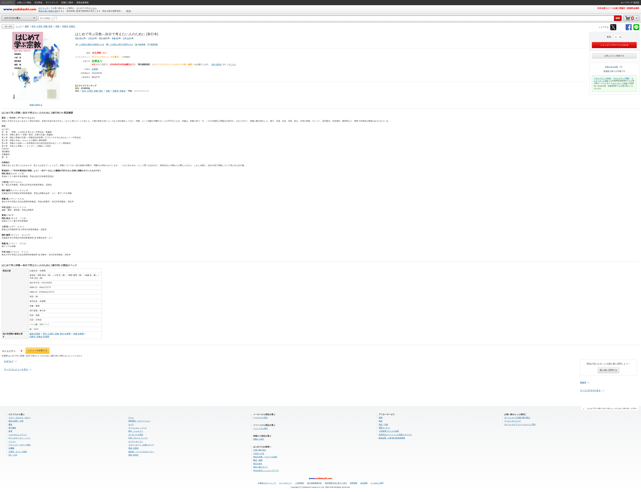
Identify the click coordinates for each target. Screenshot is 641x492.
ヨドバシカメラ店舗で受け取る (517, 418)
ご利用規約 (299, 483)
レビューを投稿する (37, 350)
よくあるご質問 (377, 483)
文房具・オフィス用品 (18, 452)
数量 (609, 37)
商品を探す (257, 464)
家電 (10, 431)
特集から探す (258, 439)
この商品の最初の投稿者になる (91, 44)
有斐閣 (95, 69)
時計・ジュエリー (135, 431)
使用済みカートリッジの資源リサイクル (395, 435)
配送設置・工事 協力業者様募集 (392, 438)
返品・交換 (383, 424)
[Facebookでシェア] (629, 30)
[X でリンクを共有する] (613, 30)
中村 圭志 (127, 38)
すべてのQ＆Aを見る (590, 390)
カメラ (131, 424)
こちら (93, 8)
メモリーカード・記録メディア (141, 445)
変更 (129, 11)
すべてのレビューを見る (16, 369)
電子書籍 (12, 428)
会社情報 (364, 483)
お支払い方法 (258, 453)
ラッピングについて (512, 421)
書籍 (77, 88)
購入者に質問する (608, 370)
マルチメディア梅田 (621, 78)
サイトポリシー (285, 483)
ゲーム (131, 418)
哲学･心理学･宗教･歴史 (92, 91)
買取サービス (384, 428)
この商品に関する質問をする (121, 44)
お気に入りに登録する (614, 56)
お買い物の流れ (259, 450)
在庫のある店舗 (611, 67)
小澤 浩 (91, 38)
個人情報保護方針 (314, 483)
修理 (380, 418)
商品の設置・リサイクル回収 (265, 457)
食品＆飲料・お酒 (16, 421)
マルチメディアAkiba (602, 78)
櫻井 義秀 (103, 38)
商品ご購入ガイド (260, 467)
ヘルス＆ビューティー (18, 435)
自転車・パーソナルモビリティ (141, 452)
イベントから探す (260, 428)
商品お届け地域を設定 (48, 11)
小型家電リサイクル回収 (389, 431)
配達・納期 (257, 460)
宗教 (108, 91)
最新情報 (154, 44)
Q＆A (583, 382)
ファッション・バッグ (137, 428)
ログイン (42, 8)
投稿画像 (141, 44)
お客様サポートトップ (267, 483)
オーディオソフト (135, 441)
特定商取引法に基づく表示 (336, 483)
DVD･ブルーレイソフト (138, 438)
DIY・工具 (13, 455)
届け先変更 (216, 64)
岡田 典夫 (79, 38)
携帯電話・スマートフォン (139, 421)
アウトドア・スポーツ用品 (20, 445)
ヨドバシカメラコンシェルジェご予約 (520, 424)
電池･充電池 (133, 448)
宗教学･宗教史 (119, 91)
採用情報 (353, 483)
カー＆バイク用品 (135, 435)
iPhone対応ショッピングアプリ (266, 470)
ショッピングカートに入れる (614, 45)
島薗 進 (115, 38)
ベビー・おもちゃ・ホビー (20, 418)
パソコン (12, 441)
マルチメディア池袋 (619, 83)
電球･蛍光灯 (133, 455)
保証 (380, 421)
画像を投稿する (36, 105)
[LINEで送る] (636, 30)
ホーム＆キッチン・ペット (20, 438)
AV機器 (11, 448)
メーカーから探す (260, 418)
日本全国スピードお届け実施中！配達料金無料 (618, 8)
